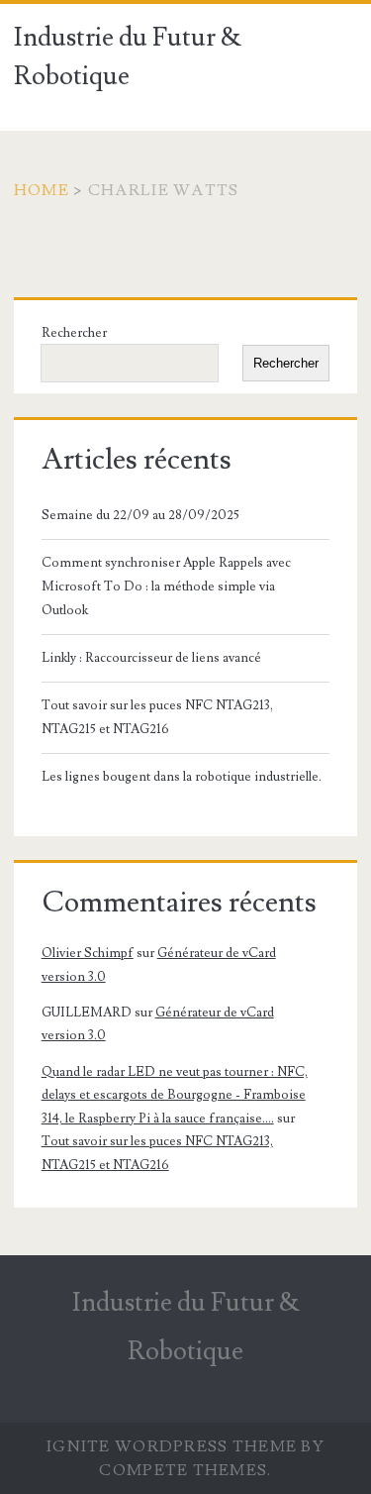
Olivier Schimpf (88, 953)
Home (41, 190)
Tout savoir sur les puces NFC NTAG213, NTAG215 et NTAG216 (157, 717)
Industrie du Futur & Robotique (127, 57)
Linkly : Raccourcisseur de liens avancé (151, 658)
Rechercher (74, 333)
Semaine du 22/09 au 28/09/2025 (140, 515)
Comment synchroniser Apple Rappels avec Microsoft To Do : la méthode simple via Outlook (166, 586)
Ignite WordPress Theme (171, 1446)
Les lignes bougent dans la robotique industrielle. (182, 777)
